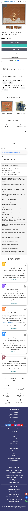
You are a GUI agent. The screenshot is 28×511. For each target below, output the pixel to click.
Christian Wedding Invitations (14, 470)
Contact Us (14, 431)
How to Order (14, 434)
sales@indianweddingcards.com (11, 322)
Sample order (14, 42)
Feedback (14, 463)
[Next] (25, 107)
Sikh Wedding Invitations (14, 472)
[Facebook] (6, 425)
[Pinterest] (12, 425)
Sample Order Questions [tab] (10, 156)
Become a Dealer (14, 492)
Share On (12, 60)
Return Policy (14, 441)
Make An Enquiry (14, 57)
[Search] (26, 1)
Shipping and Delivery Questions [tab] (12, 152)
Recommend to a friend (14, 458)
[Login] (24, 1)
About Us (14, 455)
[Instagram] (18, 425)
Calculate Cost (14, 49)
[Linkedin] (15, 425)
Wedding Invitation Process (14, 497)
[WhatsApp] (16, 60)
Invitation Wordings (14, 494)
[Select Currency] (18, 1)
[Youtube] (21, 425)
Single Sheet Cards (14, 482)
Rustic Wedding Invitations (14, 480)
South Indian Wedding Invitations (14, 475)
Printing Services (14, 501)
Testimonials (14, 460)
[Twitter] (9, 425)
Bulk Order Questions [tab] (9, 159)
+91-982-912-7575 (14, 417)
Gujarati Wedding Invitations (14, 477)
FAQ (14, 436)
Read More (14, 279)
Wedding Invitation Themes (14, 499)
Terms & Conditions (14, 439)
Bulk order (14, 46)
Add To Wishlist (14, 54)
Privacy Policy (14, 443)
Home (14, 451)
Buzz (14, 453)
